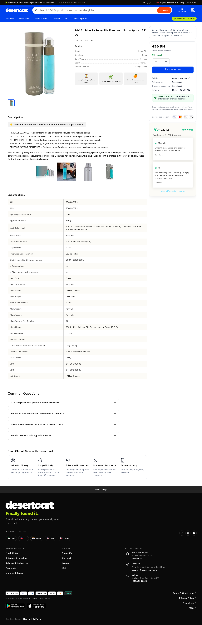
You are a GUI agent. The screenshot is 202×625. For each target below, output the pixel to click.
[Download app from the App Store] (36, 606)
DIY (66, 18)
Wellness (10, 18)
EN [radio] (144, 2)
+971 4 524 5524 (139, 581)
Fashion (56, 18)
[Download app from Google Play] (15, 606)
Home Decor (24, 18)
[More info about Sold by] (189, 78)
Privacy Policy (188, 598)
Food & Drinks (41, 18)
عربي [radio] (149, 2)
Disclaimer (190, 603)
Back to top (101, 489)
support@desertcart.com (144, 570)
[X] (187, 533)
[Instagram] (181, 533)
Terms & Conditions (185, 593)
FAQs (193, 608)
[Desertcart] (17, 10)
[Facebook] (194, 533)
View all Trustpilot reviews (173, 191)
